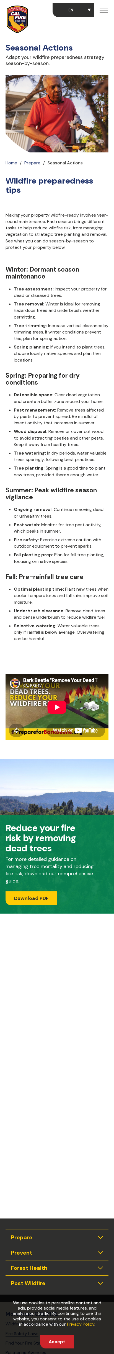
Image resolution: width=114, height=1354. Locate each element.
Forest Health (29, 1268)
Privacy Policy (80, 1324)
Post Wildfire (28, 1283)
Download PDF (31, 898)
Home (11, 163)
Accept (57, 1342)
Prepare (32, 163)
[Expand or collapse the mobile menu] (104, 12)
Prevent (21, 1252)
